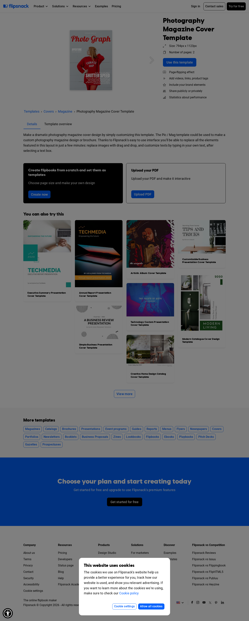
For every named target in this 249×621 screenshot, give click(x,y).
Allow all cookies (151, 606)
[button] (8, 613)
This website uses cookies (109, 565)
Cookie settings (124, 606)
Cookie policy (129, 593)
